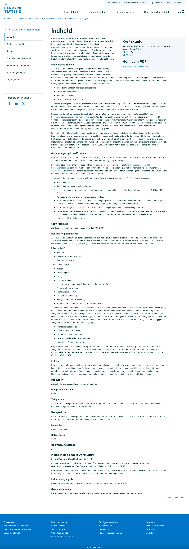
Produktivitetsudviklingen (77, 18)
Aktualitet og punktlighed (18, 65)
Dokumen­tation (34, 18)
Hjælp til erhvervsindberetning (17, 529)
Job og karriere (58, 529)
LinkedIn (150, 533)
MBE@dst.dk (128, 55)
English (178, 2)
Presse (169, 2)
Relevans (11, 51)
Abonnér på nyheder (155, 525)
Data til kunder (97, 11)
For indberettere (125, 11)
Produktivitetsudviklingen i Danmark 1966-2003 (72, 117)
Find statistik (71, 11)
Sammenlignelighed (16, 72)
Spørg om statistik (155, 2)
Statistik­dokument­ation (54, 18)
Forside (7, 18)
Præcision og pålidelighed (19, 58)
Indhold (10, 37)
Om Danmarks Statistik (156, 11)
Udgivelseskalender (60, 533)
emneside (96, 493)
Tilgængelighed (14, 79)
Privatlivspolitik (105, 525)
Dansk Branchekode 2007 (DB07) (66, 157)
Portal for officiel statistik (62, 536)
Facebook (150, 529)
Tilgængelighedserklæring (110, 533)
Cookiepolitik (104, 529)
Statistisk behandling (175, 497)
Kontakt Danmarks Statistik (134, 2)
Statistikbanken (114, 2)
